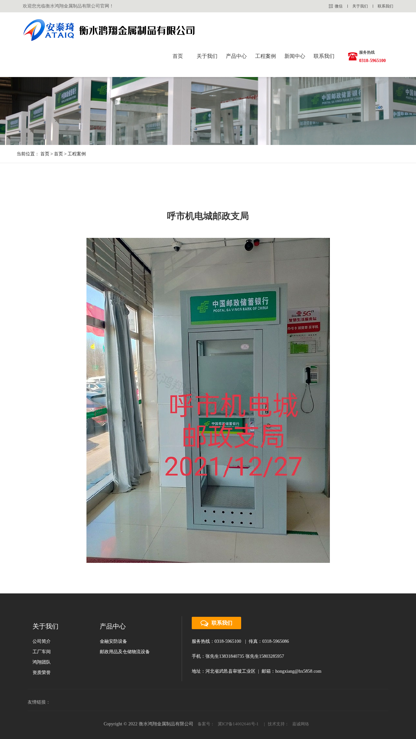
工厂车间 (41, 651)
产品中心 (236, 56)
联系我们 (385, 6)
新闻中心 (294, 56)
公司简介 (41, 641)
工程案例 (265, 56)
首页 (178, 56)
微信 (339, 6)
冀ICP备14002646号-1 (238, 723)
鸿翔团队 (41, 662)
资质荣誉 (41, 672)
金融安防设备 (113, 641)
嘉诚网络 (300, 723)
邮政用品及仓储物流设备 (125, 651)
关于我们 (360, 6)
